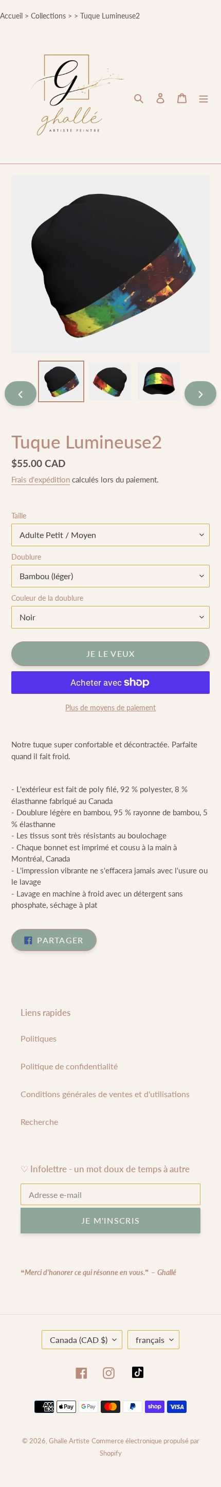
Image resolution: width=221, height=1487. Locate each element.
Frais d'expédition (40, 479)
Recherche (39, 1121)
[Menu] (203, 97)
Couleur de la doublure (47, 598)
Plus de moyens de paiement (110, 707)
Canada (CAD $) (78, 1340)
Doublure (26, 556)
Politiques (39, 1038)
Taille (18, 515)
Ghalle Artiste (69, 1441)
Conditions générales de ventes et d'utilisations (105, 1094)
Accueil (11, 15)
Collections (48, 15)
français (150, 1340)
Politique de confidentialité (69, 1066)
